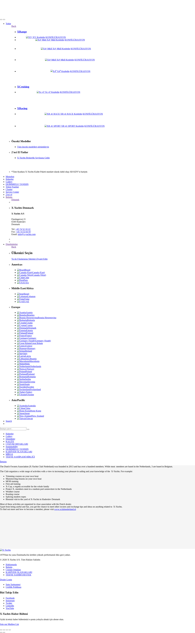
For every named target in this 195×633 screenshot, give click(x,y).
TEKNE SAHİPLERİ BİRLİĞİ (20, 457)
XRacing (22, 108)
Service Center (12, 192)
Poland (29, 371)
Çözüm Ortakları (13, 569)
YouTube (10, 608)
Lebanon (31, 296)
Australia (32, 405)
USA (26, 283)
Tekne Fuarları (12, 187)
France (29, 335)
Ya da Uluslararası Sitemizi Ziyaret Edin (29, 259)
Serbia (28, 379)
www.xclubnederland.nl (65, 509)
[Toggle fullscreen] (7, 629)
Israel (26, 294)
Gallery (9, 182)
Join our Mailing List (9, 624)
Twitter (9, 603)
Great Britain (37, 343)
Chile (26, 277)
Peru (26, 280)
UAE (26, 301)
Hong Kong (35, 411)
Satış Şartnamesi (13, 584)
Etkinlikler (10, 439)
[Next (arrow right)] (4, 632)
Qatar (26, 299)
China (27, 408)
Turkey (29, 392)
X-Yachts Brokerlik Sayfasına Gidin (33, 158)
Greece (29, 346)
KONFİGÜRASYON (56, 37)
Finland (29, 333)
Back (13, 26)
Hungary (31, 348)
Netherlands (35, 366)
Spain (27, 384)
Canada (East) (38, 272)
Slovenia (31, 382)
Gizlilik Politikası (13, 587)
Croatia (29, 323)
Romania (32, 376)
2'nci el (9, 194)
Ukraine (30, 394)
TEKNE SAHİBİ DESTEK (18, 575)
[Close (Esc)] (1, 629)
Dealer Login (6, 579)
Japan (27, 413)
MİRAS (9, 454)
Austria (29, 312)
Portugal (31, 374)
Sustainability (12, 446)
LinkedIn (10, 606)
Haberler (10, 179)
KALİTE (10, 441)
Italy (25, 353)
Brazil (27, 270)
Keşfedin (41, 37)
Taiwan (29, 418)
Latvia (28, 356)
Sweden (30, 387)
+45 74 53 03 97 (23, 232)
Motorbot (10, 176)
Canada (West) (39, 275)
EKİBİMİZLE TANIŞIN (17, 184)
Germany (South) (43, 341)
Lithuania (32, 358)
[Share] (4, 629)
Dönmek (15, 199)
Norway (30, 369)
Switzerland (35, 389)
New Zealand (38, 416)
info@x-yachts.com (27, 234)
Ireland (29, 351)
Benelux (31, 315)
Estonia (29, 330)
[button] (1, 19)
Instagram (10, 600)
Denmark (32, 328)
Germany (32, 338)
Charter (9, 189)
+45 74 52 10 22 (22, 229)
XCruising (23, 86)
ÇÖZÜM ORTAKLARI (17, 444)
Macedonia (34, 361)
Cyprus (29, 325)
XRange (22, 31)
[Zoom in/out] (10, 629)
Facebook (10, 598)
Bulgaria (31, 320)
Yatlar (8, 23)
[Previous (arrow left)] (1, 632)
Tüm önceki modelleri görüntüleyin (33, 147)
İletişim (9, 197)
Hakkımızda (11, 564)
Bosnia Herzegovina (47, 317)
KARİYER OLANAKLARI (19, 451)
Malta (27, 364)
